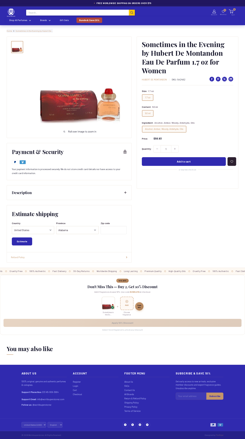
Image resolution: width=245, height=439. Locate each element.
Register (77, 381)
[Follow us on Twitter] (133, 425)
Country (16, 223)
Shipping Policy (131, 402)
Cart (75, 390)
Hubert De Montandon (154, 79)
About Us (128, 381)
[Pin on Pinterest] (218, 79)
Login (75, 386)
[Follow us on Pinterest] (147, 425)
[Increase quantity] (174, 148)
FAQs (126, 386)
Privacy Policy (130, 406)
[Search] (132, 13)
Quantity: (147, 148)
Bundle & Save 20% (89, 20)
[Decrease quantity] (157, 148)
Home (9, 31)
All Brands (129, 394)
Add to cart (184, 161)
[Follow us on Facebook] (125, 425)
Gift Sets (64, 20)
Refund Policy (17, 257)
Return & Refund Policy (135, 398)
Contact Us (129, 390)
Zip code (105, 223)
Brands (43, 20)
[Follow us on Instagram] (140, 425)
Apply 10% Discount (122, 322)
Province (61, 223)
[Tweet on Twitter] (224, 79)
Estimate (22, 241)
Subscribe (214, 396)
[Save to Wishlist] (232, 161)
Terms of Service (132, 411)
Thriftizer (220, 435)
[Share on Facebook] (212, 79)
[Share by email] (230, 79)
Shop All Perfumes (18, 20)
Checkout (77, 394)
